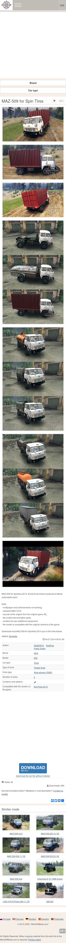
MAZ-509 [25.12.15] (50, 833)
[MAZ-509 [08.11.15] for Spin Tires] (16, 845)
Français (20, 918)
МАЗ (36, 653)
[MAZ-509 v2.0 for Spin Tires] (16, 822)
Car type (33, 90)
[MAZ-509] (33, 564)
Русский (6, 918)
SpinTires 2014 (41, 687)
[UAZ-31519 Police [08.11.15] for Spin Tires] (16, 890)
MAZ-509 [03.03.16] (50, 856)
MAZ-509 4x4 (16, 878)
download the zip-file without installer (33, 776)
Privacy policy (34, 939)
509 (35, 658)
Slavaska (13, 636)
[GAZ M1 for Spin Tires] (50, 890)
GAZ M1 (50, 901)
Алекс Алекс (40, 648)
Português (58, 918)
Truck (36, 663)
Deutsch (32, 918)
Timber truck (39, 668)
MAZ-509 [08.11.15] (16, 856)
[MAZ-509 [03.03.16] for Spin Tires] (50, 845)
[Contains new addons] (35, 682)
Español (45, 918)
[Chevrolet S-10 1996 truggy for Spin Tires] (50, 867)
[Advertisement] (33, 45)
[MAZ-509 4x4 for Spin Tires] (16, 867)
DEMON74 (39, 645)
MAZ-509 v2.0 (16, 833)
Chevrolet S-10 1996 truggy (50, 878)
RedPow (50, 645)
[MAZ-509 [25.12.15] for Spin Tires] (50, 822)
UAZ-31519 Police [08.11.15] (16, 901)
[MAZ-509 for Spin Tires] (33, 124)
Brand (33, 83)
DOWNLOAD (33, 768)
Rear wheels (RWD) (43, 672)
